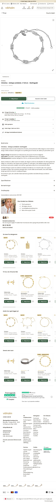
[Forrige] (2, 45)
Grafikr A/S (49, 499)
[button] (28, 119)
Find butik (34, 3)
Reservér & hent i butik (41, 98)
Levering (35, 432)
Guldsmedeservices (28, 467)
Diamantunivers (27, 428)
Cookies (35, 435)
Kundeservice (43, 3)
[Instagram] (49, 492)
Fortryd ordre (37, 425)
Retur (34, 428)
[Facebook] (47, 492)
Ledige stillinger (47, 423)
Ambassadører (27, 441)
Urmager (25, 463)
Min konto (51, 3)
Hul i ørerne (7, 3)
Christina (3, 81)
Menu (2, 8)
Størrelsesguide (37, 450)
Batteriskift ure (37, 462)
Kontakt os (46, 421)
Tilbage (4, 13)
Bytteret (35, 430)
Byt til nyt (25, 455)
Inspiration (26, 435)
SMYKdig (25, 442)
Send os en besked (8, 227)
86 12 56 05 (7, 225)
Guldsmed (26, 465)
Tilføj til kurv (14, 99)
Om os (45, 418)
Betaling (35, 434)
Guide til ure (36, 467)
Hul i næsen (26, 458)
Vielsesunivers (27, 427)
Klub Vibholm (23, 3)
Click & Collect (37, 421)
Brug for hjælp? (50, 13)
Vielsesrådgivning (28, 472)
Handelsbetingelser (38, 423)
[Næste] (54, 45)
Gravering (26, 462)
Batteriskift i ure (27, 460)
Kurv (32, 8)
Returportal (26, 453)
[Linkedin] (52, 492)
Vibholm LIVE (16, 3)
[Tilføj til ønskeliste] (53, 20)
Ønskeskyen (26, 434)
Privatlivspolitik (37, 427)
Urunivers (26, 430)
